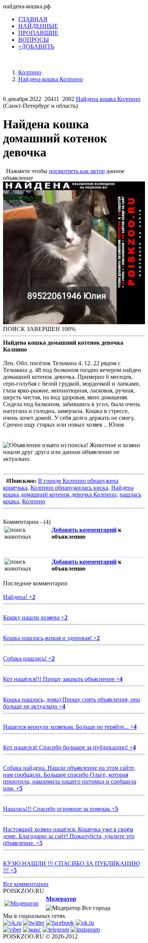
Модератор (61, 899)
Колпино (33, 501)
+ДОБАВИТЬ (36, 46)
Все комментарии (26, 884)
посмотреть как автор (77, 171)
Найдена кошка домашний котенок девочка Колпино (68, 491)
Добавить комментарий (84, 530)
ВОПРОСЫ (33, 39)
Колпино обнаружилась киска (69, 487)
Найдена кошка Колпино (108, 99)
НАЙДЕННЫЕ (38, 26)
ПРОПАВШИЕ (38, 33)
